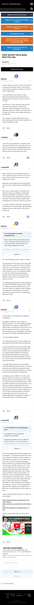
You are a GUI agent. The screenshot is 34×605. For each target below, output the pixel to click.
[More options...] (30, 80)
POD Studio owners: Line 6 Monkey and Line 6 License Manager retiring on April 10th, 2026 (17, 40)
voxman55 (7, 235)
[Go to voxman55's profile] (16, 164)
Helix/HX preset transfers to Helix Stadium (17, 27)
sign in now (17, 551)
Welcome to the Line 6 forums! (17, 14)
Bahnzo (6, 62)
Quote (8, 128)
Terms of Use (8, 595)
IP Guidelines (19, 594)
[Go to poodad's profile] (16, 307)
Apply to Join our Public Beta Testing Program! (17, 20)
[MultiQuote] (3, 128)
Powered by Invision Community (17, 602)
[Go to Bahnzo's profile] (16, 76)
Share (17, 571)
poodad (25, 427)
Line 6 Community (11, 4)
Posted (7, 81)
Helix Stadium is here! (17, 33)
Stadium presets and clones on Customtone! (17, 48)
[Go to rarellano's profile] (16, 134)
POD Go (14, 64)
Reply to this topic (17, 69)
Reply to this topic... (12, 562)
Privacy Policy (12, 594)
